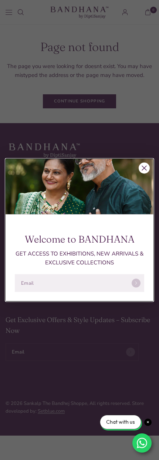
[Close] (144, 168)
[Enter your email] (136, 283)
